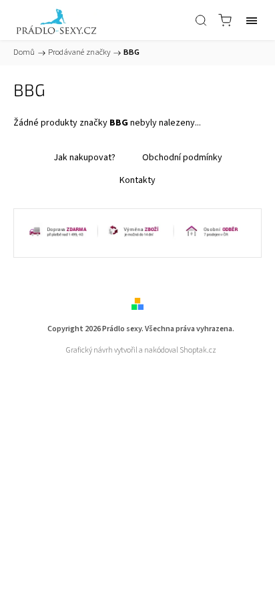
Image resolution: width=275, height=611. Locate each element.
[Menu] (251, 20)
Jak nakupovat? (84, 157)
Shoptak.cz (198, 350)
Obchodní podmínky (182, 157)
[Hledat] (201, 20)
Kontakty (137, 180)
